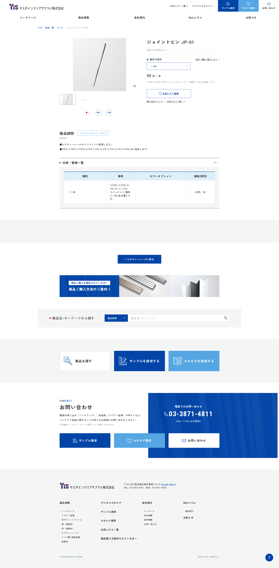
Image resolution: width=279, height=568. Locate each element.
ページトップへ (269, 557)
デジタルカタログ (201, 5)
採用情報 (148, 519)
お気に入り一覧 (178, 5)
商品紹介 (189, 511)
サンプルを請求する (144, 361)
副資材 (65, 541)
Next (109, 112)
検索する (226, 318)
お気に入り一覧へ (175, 101)
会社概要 (148, 515)
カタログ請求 (108, 520)
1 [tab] (86, 112)
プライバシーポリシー (208, 556)
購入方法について (155, 101)
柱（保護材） (68, 528)
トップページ (28, 17)
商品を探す (83, 361)
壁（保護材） (68, 524)
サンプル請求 (108, 511)
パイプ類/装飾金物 (71, 537)
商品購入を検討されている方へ (119, 538)
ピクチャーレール (70, 532)
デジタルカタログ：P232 (92, 133)
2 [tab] (89, 112)
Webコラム (189, 502)
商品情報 (65, 502)
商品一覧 (49, 27)
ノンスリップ (68, 511)
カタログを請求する (199, 361)
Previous (98, 112)
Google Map (167, 484)
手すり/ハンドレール (72, 519)
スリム (60, 27)
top (40, 27)
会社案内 (147, 502)
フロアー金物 (68, 515)
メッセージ (149, 511)
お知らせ (251, 17)
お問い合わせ (150, 524)
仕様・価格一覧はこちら (206, 59)
